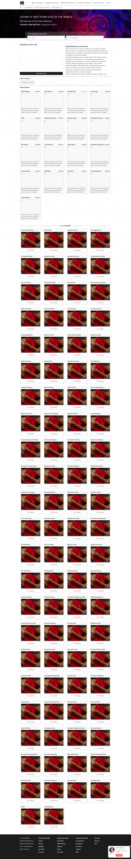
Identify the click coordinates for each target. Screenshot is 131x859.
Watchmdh (60, 841)
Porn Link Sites (95, 702)
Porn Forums (71, 282)
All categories (38, 3)
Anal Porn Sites (48, 387)
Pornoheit (79, 846)
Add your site (100, 3)
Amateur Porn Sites (69, 3)
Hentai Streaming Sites (74, 335)
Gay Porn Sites (71, 780)
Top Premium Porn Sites (98, 256)
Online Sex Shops (96, 571)
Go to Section (30, 250)
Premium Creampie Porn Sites (76, 597)
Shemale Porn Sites (73, 361)
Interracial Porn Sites (73, 440)
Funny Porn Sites (26, 675)
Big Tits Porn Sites (85, 3)
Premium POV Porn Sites (28, 623)
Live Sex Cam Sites (26, 256)
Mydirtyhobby (61, 843)
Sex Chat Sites (71, 309)
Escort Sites (48, 230)
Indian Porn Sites (26, 361)
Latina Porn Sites (96, 492)
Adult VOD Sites (26, 728)
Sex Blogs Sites (48, 571)
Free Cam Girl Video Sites (28, 466)
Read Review (30, 109)
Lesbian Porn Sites (26, 387)
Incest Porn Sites (96, 335)
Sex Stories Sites (49, 309)
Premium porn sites (26, 841)
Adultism (59, 846)
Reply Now (119, 855)
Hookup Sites (48, 361)
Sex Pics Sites (71, 675)
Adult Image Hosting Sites (52, 675)
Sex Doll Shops (25, 544)
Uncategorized (48, 806)
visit (41, 73)
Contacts (97, 838)
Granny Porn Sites (49, 518)
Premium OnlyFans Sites (98, 649)
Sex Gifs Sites (71, 623)
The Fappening (95, 361)
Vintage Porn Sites (49, 649)
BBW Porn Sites (72, 544)
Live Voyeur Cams (49, 728)
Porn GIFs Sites (72, 702)
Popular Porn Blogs (50, 623)
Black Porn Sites (49, 335)
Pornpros (41, 852)
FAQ (95, 843)
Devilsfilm (41, 849)
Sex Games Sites (72, 571)
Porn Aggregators (96, 230)
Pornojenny (79, 843)
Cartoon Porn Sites (96, 544)
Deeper (40, 843)
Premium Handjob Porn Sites (75, 728)
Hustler (40, 841)
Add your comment (28, 82)
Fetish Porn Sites (26, 309)
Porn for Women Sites (97, 387)
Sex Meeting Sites (49, 492)
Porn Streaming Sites (50, 754)
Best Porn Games (72, 413)
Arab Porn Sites (25, 649)
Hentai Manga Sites (27, 335)
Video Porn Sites (72, 649)
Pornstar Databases (73, 466)
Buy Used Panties (96, 728)
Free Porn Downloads (97, 675)
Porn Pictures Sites (50, 282)
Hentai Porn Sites (49, 256)
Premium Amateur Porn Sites (41, 7)
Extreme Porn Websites (51, 413)
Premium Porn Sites (53, 3)
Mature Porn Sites (26, 413)
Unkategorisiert (95, 780)
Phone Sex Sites (26, 780)
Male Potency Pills (72, 754)
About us (97, 841)
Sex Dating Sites (95, 413)
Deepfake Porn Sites (73, 518)
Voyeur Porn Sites (26, 597)
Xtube (59, 849)
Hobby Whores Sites (97, 466)
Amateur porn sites (26, 843)
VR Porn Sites (71, 387)
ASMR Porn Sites (96, 623)
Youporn (78, 849)
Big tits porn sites (26, 846)
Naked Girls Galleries (97, 440)
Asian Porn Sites (72, 230)
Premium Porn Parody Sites (29, 754)
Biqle (77, 852)
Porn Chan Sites (26, 571)
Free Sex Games (26, 282)
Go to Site (30, 112)
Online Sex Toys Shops (28, 492)
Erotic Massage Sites (97, 597)
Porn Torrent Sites (26, 518)
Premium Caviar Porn (50, 780)
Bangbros (41, 846)
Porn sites (60, 852)
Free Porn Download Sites (98, 518)
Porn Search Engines (50, 440)
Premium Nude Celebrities (98, 754)
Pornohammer (80, 841)
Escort (23, 806)
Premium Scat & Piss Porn (51, 702)
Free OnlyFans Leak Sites (98, 282)
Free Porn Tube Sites (27, 230)
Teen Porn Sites (49, 544)
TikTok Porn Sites (49, 597)
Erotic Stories (25, 702)
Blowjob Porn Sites (49, 466)
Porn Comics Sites (96, 309)
